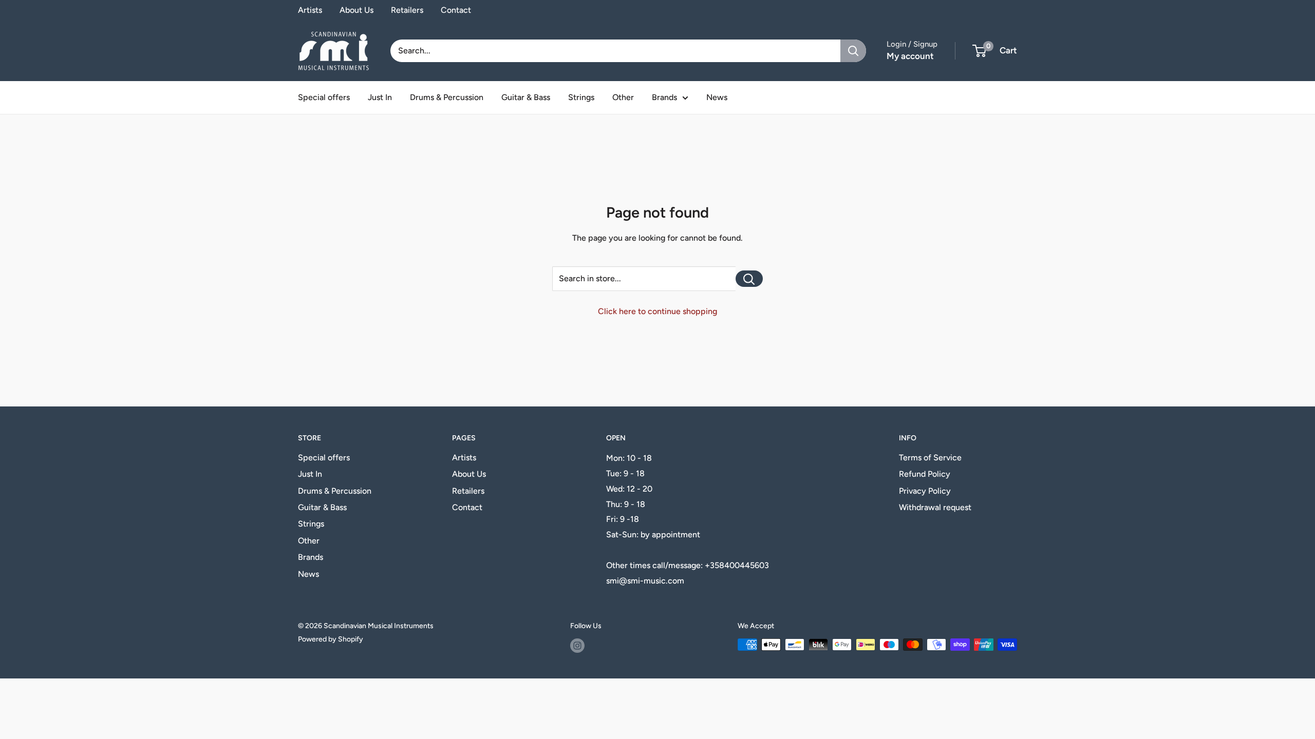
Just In (380, 97)
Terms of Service (930, 457)
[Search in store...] (749, 278)
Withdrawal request (935, 507)
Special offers (324, 97)
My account (910, 56)
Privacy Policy (925, 491)
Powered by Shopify (330, 639)
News (716, 97)
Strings (581, 97)
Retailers (407, 10)
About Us (356, 10)
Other (623, 97)
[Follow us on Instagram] (577, 645)
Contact (456, 10)
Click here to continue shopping (657, 311)
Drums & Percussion (446, 97)
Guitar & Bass (525, 97)
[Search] (853, 51)
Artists (310, 10)
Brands (664, 97)
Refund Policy (924, 474)
